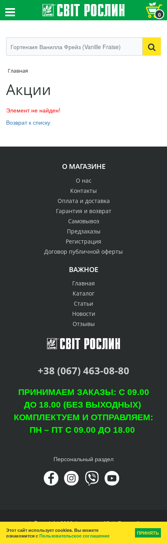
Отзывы (84, 324)
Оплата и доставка (84, 201)
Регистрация (83, 241)
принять (148, 533)
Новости (83, 313)
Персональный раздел (83, 459)
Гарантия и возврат (83, 211)
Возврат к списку (28, 122)
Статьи (83, 303)
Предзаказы (84, 231)
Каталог (83, 293)
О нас (84, 180)
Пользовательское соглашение (74, 536)
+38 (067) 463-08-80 (83, 370)
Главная (83, 283)
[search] (152, 46)
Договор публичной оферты (83, 251)
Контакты (83, 190)
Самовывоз (83, 221)
